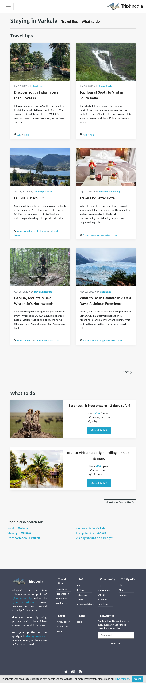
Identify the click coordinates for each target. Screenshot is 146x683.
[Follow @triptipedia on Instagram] (73, 671)
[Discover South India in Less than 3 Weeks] (40, 62)
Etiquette (105, 235)
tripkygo (38, 86)
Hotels (114, 235)
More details (97, 430)
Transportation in (23, 538)
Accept (137, 679)
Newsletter (103, 604)
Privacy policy (63, 622)
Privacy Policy (122, 679)
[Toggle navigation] (8, 6)
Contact (123, 595)
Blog (121, 590)
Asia (19, 135)
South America (90, 340)
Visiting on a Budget (94, 538)
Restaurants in (90, 528)
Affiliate (81, 590)
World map (61, 598)
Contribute (61, 589)
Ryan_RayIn (106, 86)
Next (125, 372)
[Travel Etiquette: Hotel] (106, 167)
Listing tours (83, 595)
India (26, 135)
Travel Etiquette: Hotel (98, 198)
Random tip (61, 603)
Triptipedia (131, 6)
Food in (17, 528)
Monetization (62, 594)
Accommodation (91, 235)
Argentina (105, 340)
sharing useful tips (36, 636)
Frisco (17, 235)
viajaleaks (105, 292)
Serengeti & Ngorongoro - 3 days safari (99, 406)
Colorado (54, 231)
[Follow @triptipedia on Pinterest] (80, 671)
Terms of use (62, 626)
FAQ (79, 585)
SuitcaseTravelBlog (109, 192)
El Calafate (117, 340)
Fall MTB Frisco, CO (29, 198)
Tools (79, 622)
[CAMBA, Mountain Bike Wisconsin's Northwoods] (40, 267)
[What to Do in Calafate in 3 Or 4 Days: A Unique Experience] (106, 267)
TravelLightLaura (42, 192)
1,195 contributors (24, 602)
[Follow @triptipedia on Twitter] (66, 671)
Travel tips (69, 22)
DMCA (59, 631)
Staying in (19, 533)
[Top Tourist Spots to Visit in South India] (106, 62)
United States (41, 231)
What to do (91, 22)
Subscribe (116, 643)
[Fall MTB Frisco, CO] (40, 167)
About (122, 585)
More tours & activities (118, 502)
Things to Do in (91, 533)
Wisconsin (55, 340)
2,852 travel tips (22, 598)
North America (24, 231)
